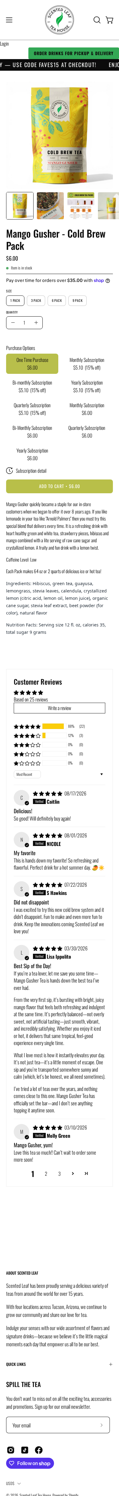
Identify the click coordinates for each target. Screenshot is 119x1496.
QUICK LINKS (16, 1364)
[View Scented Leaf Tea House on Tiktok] (24, 1450)
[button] (96, 20)
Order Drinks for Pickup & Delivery (74, 53)
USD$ (10, 1483)
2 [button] (46, 1173)
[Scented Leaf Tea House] (59, 20)
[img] (48, 793)
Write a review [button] (59, 708)
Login (4, 43)
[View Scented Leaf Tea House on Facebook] (38, 1450)
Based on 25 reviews (31, 699)
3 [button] (59, 1173)
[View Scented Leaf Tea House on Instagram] (10, 1450)
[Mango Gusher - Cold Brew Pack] (20, 206)
